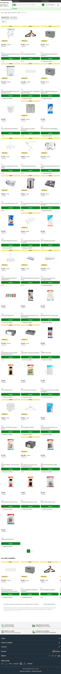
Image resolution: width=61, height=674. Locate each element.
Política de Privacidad (36, 671)
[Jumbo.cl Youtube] (59, 656)
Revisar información (49, 604)
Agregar (11, 58)
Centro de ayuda (15, 1)
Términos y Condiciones (25, 671)
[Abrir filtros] (4, 21)
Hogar (18, 12)
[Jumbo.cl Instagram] (53, 656)
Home (2, 12)
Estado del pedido (45, 1)
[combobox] (31, 4)
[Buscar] (43, 5)
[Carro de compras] (58, 4)
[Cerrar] (10, 2)
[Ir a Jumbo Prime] (56, 651)
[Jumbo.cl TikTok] (56, 656)
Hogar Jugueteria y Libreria (11, 12)
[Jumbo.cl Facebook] (49, 656)
